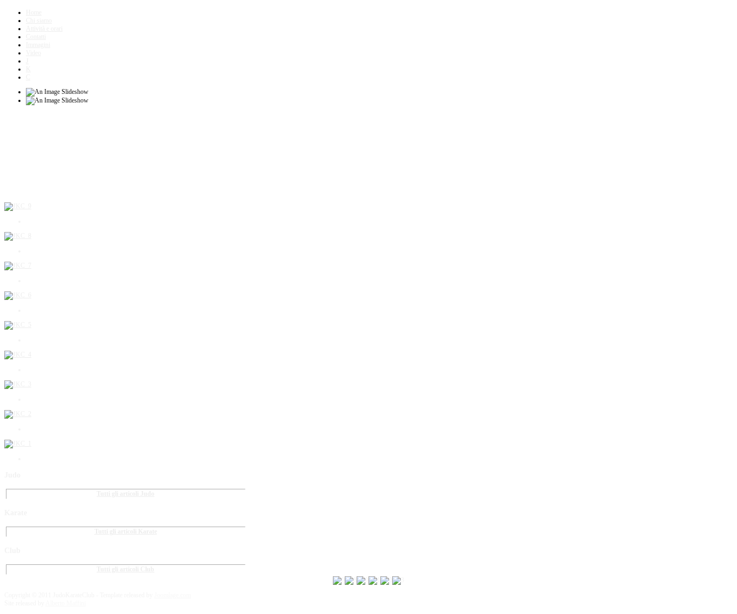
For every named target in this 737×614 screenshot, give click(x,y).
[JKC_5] (17, 325)
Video (33, 53)
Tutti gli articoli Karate (125, 531)
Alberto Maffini (65, 603)
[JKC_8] (17, 236)
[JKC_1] (17, 443)
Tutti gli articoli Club (125, 569)
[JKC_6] (17, 295)
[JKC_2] (17, 414)
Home (34, 12)
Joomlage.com (172, 595)
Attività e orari (44, 28)
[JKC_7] (17, 265)
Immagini (38, 45)
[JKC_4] (17, 354)
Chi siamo (39, 20)
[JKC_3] (17, 384)
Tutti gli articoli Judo (125, 493)
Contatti (36, 36)
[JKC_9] (17, 206)
